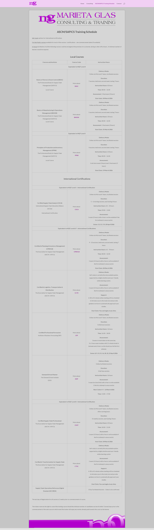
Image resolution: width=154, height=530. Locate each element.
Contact (119, 3)
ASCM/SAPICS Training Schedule (104, 3)
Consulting (89, 3)
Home (82, 3)
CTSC (76, 466)
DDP (76, 379)
